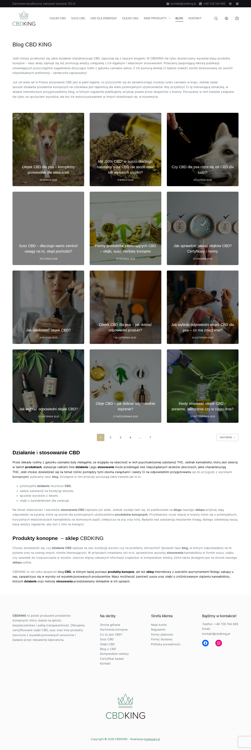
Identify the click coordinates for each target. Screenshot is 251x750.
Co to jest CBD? (111, 634)
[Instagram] (237, 4)
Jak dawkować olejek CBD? (48, 330)
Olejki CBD (58, 18)
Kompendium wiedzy (114, 654)
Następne (226, 437)
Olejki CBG (130, 18)
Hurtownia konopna (114, 629)
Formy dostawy (162, 639)
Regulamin (158, 629)
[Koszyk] (237, 18)
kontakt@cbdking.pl (182, 3)
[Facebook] (230, 4)
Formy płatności (162, 634)
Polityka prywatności (165, 644)
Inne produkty (155, 18)
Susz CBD (78, 18)
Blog (179, 18)
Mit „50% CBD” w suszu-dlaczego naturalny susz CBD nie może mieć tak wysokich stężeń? (125, 166)
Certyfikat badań (112, 658)
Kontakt (195, 18)
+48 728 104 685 (213, 3)
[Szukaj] (216, 18)
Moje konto (159, 625)
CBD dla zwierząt (103, 18)
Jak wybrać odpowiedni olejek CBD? (48, 409)
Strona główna (110, 625)
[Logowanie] (226, 18)
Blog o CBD (108, 649)
